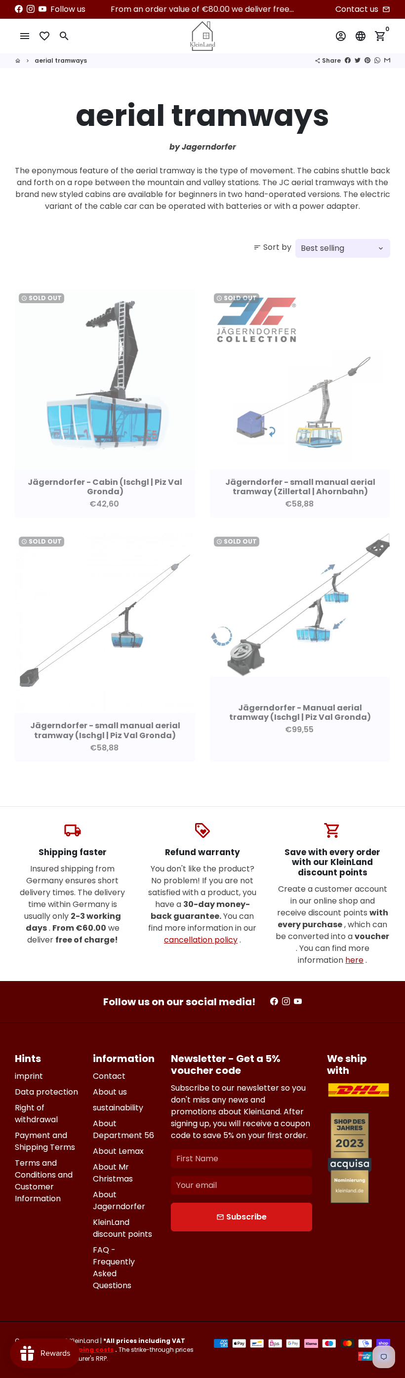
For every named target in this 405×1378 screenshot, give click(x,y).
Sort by (272, 247)
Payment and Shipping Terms (45, 1141)
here (354, 960)
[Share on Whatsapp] (377, 60)
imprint (29, 1076)
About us (110, 1092)
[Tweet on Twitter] (358, 60)
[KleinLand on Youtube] (42, 9)
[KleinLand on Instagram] (31, 9)
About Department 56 (123, 1129)
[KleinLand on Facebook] (19, 9)
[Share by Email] (387, 60)
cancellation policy (201, 939)
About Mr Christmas (113, 1172)
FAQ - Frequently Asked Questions (114, 1267)
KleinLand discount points (122, 1228)
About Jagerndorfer (119, 1200)
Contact (109, 1076)
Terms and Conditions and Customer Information (44, 1180)
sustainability (118, 1107)
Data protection (46, 1092)
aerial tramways (61, 60)
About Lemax (118, 1151)
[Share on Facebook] (348, 60)
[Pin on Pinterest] (367, 60)
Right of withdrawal (36, 1113)
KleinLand (84, 1341)
